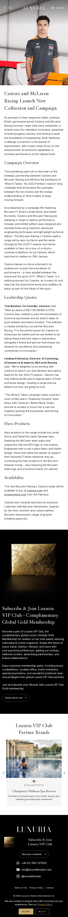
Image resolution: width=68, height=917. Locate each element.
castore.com (35, 490)
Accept (26, 911)
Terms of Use (20, 888)
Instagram (52, 7)
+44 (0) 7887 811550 (34, 863)
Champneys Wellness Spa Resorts (34, 791)
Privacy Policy (36, 888)
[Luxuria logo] (34, 8)
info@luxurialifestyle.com (37, 869)
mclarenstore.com (15, 494)
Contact (60, 8)
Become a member (32, 854)
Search (9, 7)
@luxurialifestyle (31, 876)
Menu (4, 7)
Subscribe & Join (14, 697)
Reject (42, 911)
